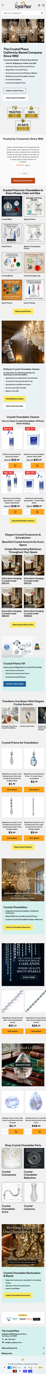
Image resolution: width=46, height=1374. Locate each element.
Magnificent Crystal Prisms (17, 70)
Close (23, 1348)
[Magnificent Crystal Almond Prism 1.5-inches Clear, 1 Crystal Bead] (34, 758)
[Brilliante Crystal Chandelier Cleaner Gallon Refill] (34, 439)
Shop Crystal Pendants (23, 847)
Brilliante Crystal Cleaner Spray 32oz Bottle (12, 455)
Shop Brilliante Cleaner (15, 399)
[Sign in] (39, 5)
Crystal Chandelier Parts (15, 83)
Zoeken (42, 13)
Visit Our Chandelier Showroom (18, 927)
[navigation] (19, 173)
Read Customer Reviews (23, 181)
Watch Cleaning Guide (14, 406)
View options (12, 790)
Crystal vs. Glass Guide (15, 684)
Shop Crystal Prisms (23, 311)
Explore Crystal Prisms (14, 91)
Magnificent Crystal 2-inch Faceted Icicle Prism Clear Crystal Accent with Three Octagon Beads (12, 825)
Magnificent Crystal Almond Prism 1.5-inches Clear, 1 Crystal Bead (34, 776)
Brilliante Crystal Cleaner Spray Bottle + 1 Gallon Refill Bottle (34, 500)
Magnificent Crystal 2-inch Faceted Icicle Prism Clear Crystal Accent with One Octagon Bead (12, 777)
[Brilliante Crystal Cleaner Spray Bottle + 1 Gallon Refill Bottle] (34, 483)
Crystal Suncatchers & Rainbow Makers (21, 73)
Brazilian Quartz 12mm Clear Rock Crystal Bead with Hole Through (12, 1120)
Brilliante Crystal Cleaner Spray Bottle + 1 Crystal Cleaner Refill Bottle (12, 500)
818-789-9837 (10, 1339)
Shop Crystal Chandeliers (16, 98)
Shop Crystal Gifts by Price (23, 625)
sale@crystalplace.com (13, 1342)
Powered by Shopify (31, 1364)
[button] (7, 464)
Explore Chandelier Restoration (18, 1295)
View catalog (3, 5)
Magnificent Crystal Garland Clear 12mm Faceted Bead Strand (12, 1020)
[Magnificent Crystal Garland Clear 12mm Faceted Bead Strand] (13, 1001)
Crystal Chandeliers (14, 79)
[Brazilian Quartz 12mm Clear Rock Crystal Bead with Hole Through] (13, 1101)
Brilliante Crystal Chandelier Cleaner (20, 76)
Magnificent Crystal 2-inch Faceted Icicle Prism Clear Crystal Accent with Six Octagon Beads (34, 825)
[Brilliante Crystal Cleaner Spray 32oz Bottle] (12, 439)
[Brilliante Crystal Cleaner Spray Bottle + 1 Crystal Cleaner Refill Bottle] (12, 483)
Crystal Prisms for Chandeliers (20, 742)
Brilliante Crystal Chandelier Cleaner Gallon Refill (34, 455)
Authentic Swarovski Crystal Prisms (20, 66)
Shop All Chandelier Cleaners (23, 521)
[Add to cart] (15, 465)
